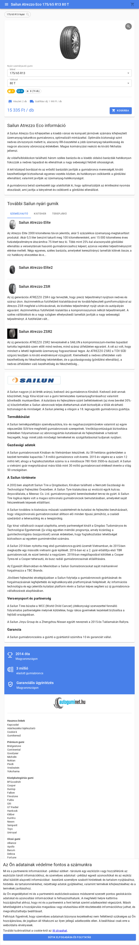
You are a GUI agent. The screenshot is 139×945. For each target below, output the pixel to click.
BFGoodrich (14, 781)
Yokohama (13, 771)
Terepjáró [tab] (59, 213)
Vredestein (13, 767)
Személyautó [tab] (19, 213)
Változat (14, 79)
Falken (11, 792)
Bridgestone (14, 746)
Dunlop (11, 789)
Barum (11, 850)
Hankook (12, 810)
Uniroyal (12, 832)
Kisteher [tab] (40, 213)
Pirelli (10, 764)
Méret (12, 69)
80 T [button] (13, 83)
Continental (14, 749)
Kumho (11, 818)
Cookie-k (12, 731)
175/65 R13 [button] (17, 73)
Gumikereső (14, 735)
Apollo (10, 846)
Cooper (11, 785)
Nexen (10, 821)
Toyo (10, 828)
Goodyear (12, 753)
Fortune (11, 857)
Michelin (12, 756)
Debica (11, 853)
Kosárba (123, 110)
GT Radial (12, 807)
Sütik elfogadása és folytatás (69, 937)
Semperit (12, 825)
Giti (9, 803)
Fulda (10, 800)
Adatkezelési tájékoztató (21, 728)
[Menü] (6, 4)
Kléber (10, 814)
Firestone (12, 796)
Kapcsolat (13, 724)
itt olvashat (59, 930)
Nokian (11, 760)
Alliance (11, 843)
